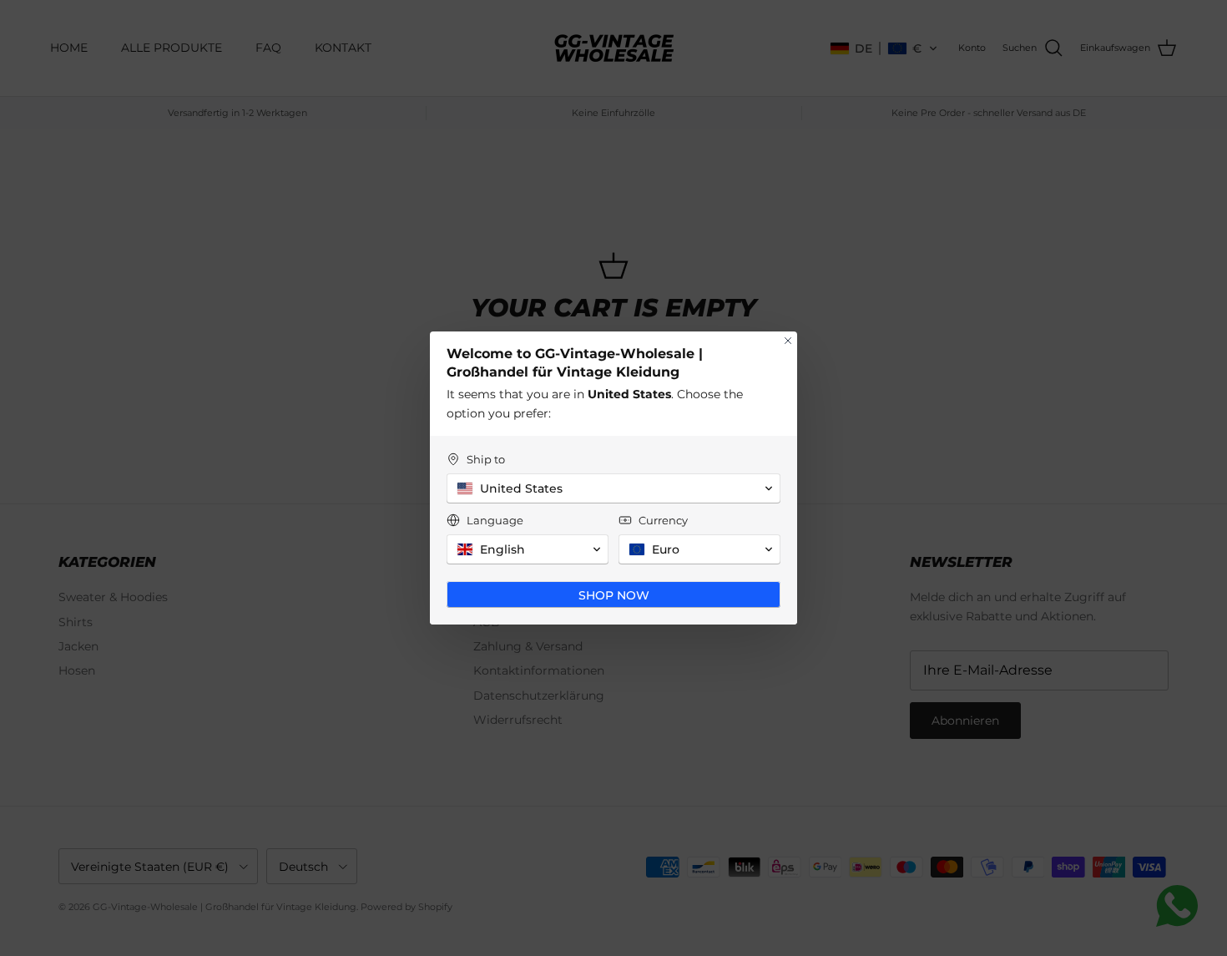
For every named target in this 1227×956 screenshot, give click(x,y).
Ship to (486, 459)
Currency (663, 520)
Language (495, 520)
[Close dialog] (788, 340)
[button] (613, 488)
